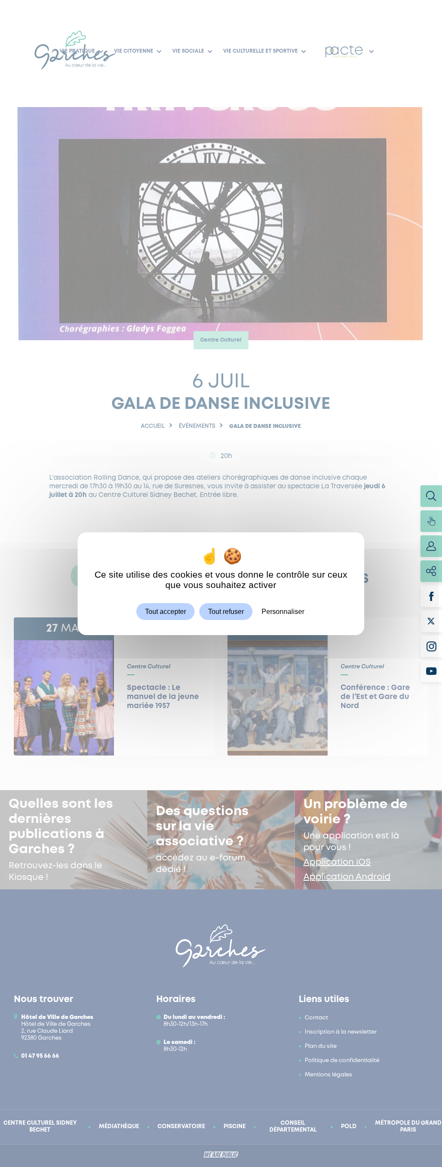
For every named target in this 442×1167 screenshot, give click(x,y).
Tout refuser (226, 611)
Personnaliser (283, 611)
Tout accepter (165, 611)
